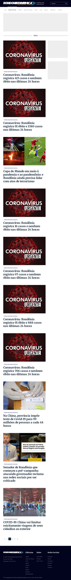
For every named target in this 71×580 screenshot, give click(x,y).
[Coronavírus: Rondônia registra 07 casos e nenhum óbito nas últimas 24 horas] (24, 251)
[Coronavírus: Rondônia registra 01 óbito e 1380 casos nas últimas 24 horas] (24, 103)
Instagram (50, 561)
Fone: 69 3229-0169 (8, 559)
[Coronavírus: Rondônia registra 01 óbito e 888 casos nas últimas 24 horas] (24, 299)
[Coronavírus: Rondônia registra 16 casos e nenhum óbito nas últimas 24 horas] (24, 203)
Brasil (26, 567)
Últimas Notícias (12, 10)
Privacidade (39, 556)
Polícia (36, 10)
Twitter (49, 558)
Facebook (50, 556)
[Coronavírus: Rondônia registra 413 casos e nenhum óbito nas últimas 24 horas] (24, 55)
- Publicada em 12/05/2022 (10, 519)
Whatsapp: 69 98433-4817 (9, 561)
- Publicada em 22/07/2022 (10, 316)
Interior (46, 10)
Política (20, 10)
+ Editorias (52, 10)
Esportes (27, 571)
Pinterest (50, 563)
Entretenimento (29, 574)
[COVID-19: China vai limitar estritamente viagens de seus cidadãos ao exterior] (24, 502)
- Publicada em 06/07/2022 (10, 364)
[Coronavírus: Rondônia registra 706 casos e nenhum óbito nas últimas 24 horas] (24, 347)
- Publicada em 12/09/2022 (10, 268)
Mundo (27, 569)
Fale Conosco (40, 561)
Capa (5, 10)
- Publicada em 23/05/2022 (10, 464)
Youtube (50, 565)
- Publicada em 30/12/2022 (10, 119)
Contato (60, 10)
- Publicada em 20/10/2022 (10, 219)
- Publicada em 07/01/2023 (10, 71)
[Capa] (13, 552)
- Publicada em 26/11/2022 (10, 168)
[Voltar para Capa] (19, 3)
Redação (39, 558)
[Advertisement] (58, 49)
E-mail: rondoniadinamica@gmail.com (12, 557)
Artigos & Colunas (28, 10)
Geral (40, 10)
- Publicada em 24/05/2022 (10, 412)
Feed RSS (50, 567)
